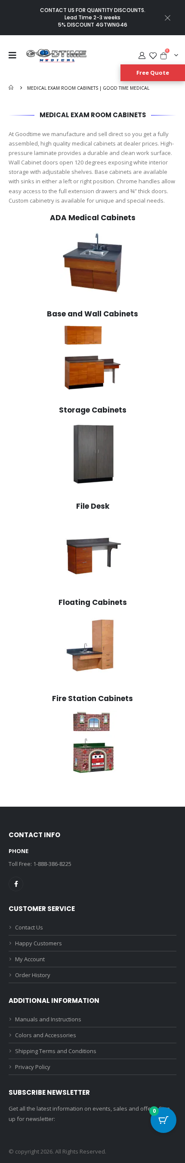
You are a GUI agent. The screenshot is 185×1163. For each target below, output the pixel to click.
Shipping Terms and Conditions (55, 1051)
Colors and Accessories (45, 1035)
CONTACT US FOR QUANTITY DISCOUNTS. (92, 10)
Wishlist (153, 55)
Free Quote (152, 72)
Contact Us (29, 927)
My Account (141, 55)
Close (167, 17)
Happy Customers (38, 943)
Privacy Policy (32, 1067)
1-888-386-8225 (52, 864)
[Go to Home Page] (12, 88)
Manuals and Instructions (48, 1019)
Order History (32, 975)
